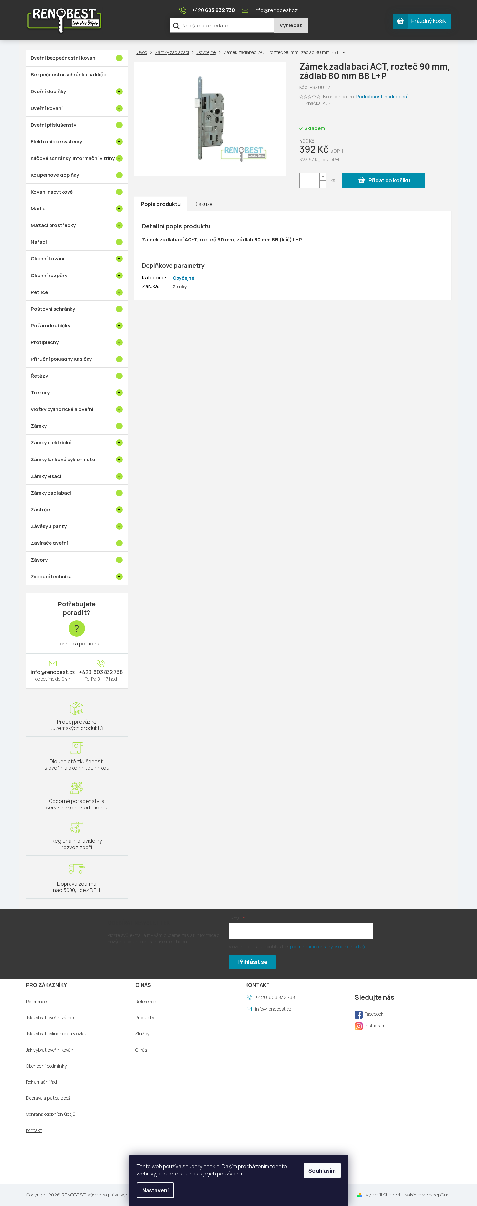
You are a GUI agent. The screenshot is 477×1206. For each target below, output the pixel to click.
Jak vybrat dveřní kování (50, 1050)
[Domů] (143, 52)
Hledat (291, 25)
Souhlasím (322, 1170)
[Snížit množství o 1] (322, 184)
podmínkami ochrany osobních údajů (327, 946)
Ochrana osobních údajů (50, 1114)
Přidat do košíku (389, 180)
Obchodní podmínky (46, 1066)
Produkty (144, 1017)
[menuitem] (77, 58)
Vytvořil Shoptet (383, 1194)
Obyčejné (183, 278)
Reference (36, 1001)
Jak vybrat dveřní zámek (50, 1017)
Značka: (319, 103)
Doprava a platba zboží (48, 1098)
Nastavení (155, 1190)
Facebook (374, 1014)
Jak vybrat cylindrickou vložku (56, 1034)
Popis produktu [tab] (161, 204)
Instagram (375, 1025)
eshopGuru (439, 1194)
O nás (141, 1050)
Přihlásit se (252, 962)
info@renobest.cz (53, 672)
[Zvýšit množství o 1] (322, 176)
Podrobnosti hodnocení (382, 96)
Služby (142, 1034)
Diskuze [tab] (203, 204)
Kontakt (34, 1130)
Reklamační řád (41, 1082)
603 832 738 (107, 672)
